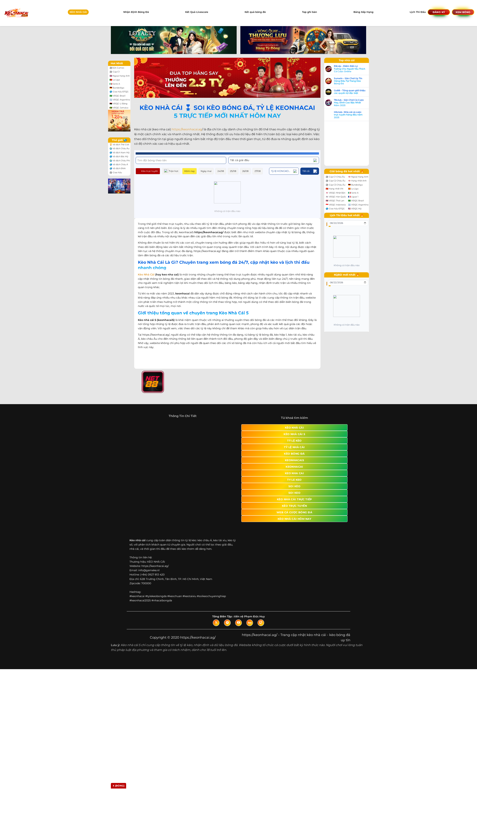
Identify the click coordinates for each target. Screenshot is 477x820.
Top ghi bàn (309, 12)
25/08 (233, 171)
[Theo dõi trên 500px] (249, 622)
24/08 (220, 171)
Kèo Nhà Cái (146, 274)
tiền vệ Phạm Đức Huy (249, 616)
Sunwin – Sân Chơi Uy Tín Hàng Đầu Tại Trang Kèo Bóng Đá (348, 81)
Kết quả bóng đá (255, 12)
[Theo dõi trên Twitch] (261, 622)
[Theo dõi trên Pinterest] (227, 622)
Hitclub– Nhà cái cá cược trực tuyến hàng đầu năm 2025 (348, 115)
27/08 (258, 171)
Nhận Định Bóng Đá (136, 12)
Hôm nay (189, 171)
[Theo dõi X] (216, 622)
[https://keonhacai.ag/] (16, 13)
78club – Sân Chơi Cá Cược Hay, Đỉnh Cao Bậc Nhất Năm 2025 (349, 103)
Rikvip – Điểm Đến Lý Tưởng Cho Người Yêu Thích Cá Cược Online (349, 69)
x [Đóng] (118, 785)
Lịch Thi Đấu (418, 12)
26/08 (245, 171)
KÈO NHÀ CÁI (78, 12)
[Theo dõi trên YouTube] (238, 622)
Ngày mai (206, 171)
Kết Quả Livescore (196, 12)
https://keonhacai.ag (187, 129)
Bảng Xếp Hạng (363, 12)
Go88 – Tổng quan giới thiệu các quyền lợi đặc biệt (349, 91)
